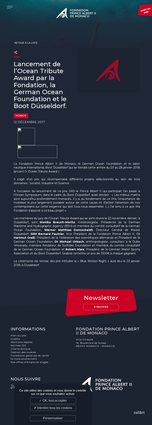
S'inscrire (101, 307)
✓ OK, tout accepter (53, 400)
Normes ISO (18, 345)
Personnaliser (53, 418)
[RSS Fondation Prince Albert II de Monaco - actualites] (15, 387)
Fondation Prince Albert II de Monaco (76, 14)
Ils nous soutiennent (24, 358)
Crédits (15, 338)
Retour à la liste (25, 42)
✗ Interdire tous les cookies (53, 408)
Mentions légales (21, 342)
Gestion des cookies (23, 352)
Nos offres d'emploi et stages (29, 362)
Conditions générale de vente (30, 355)
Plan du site (18, 335)
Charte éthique (20, 348)
